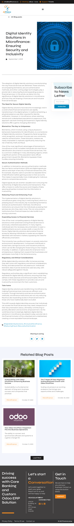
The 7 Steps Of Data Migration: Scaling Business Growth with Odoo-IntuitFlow (53, 381)
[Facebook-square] (40, 504)
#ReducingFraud (10, 326)
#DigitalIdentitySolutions (13, 324)
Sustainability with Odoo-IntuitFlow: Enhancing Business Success (17, 381)
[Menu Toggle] (43, 9)
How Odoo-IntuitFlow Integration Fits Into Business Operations (18, 429)
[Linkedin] (44, 504)
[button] (32, 339)
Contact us (30, 521)
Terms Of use (19, 521)
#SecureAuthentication (27, 326)
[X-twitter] (42, 504)
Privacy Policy (7, 521)
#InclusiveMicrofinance (33, 324)
